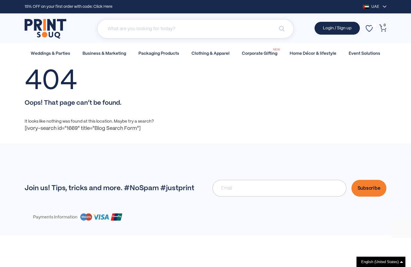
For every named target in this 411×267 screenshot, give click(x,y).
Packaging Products (158, 54)
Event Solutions (364, 54)
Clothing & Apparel (211, 54)
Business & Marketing (104, 54)
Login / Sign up (337, 28)
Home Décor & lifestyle (313, 54)
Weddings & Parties (50, 54)
